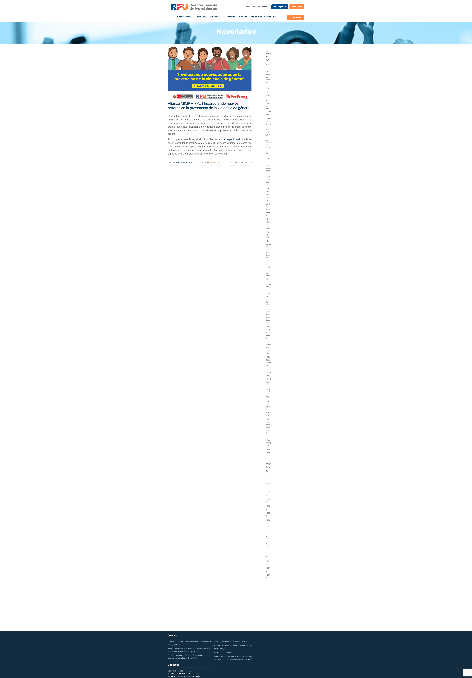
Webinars (268, 452)
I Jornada (268, 222)
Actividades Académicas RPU (268, 79)
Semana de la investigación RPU (268, 427)
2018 (268, 535)
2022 (268, 507)
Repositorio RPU (268, 393)
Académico (297, 7)
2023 (268, 500)
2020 (268, 521)
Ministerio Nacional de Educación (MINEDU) (231, 642)
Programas (215, 17)
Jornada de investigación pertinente (268, 278)
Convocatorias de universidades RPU (268, 175)
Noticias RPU (187, 162)
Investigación (280, 7)
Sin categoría (268, 443)
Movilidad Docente (268, 349)
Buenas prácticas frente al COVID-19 (268, 129)
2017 (268, 542)
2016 (268, 548)
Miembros (201, 17)
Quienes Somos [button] (184, 17)
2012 (268, 569)
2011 (268, 576)
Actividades (229, 17)
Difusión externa (268, 193)
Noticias (243, 17)
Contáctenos (295, 17)
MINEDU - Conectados (223, 652)
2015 (268, 555)
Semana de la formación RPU (268, 408)
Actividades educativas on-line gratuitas (268, 103)
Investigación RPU (268, 233)
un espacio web (232, 139)
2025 (268, 486)
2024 (268, 493)
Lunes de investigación (268, 317)
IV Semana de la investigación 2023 (268, 252)
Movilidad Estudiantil (268, 362)
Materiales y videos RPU (268, 334)
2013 (268, 562)
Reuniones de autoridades (263, 17)
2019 (268, 528)
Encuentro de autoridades (268, 208)
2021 (268, 514)
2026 (268, 480)
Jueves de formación (268, 301)
